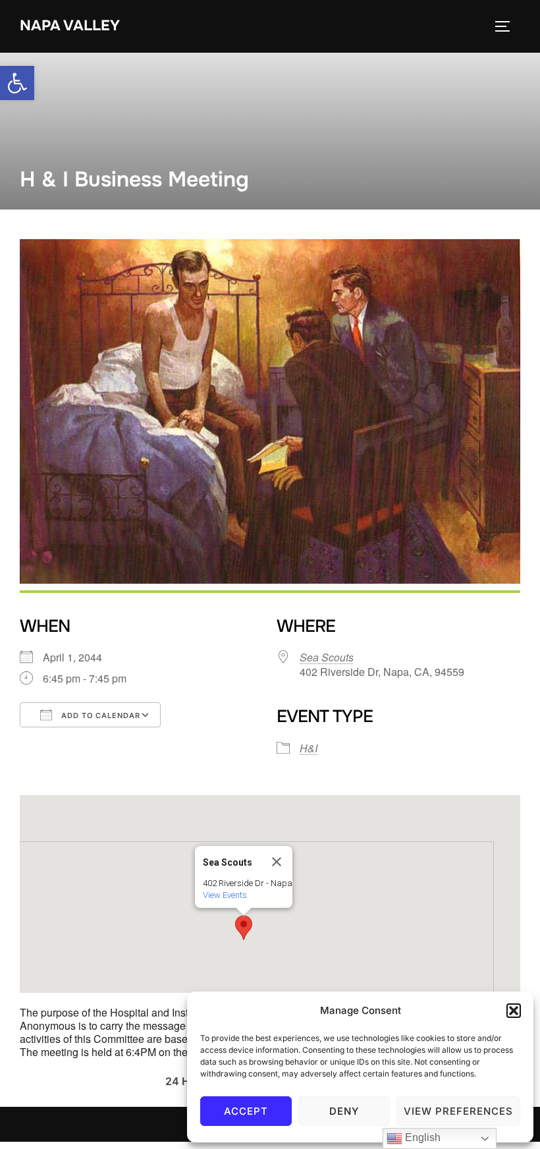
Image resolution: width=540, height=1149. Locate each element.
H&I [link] (308, 748)
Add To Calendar (99, 715)
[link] (17, 83)
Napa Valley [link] (70, 25)
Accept (246, 1111)
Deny (344, 1111)
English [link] (421, 1137)
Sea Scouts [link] (327, 657)
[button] (513, 1010)
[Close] (276, 862)
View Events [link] (225, 895)
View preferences (458, 1111)
